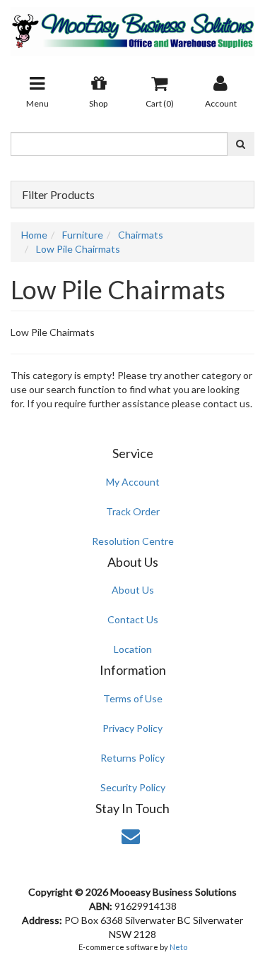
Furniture (82, 235)
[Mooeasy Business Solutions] (132, 26)
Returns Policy (132, 758)
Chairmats (140, 235)
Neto (178, 946)
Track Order (133, 511)
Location (133, 649)
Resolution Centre (133, 541)
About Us (133, 590)
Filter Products (58, 194)
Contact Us (132, 619)
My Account (133, 482)
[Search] (240, 144)
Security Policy (132, 787)
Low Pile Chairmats (78, 249)
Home (34, 235)
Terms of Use (133, 698)
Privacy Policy (132, 728)
